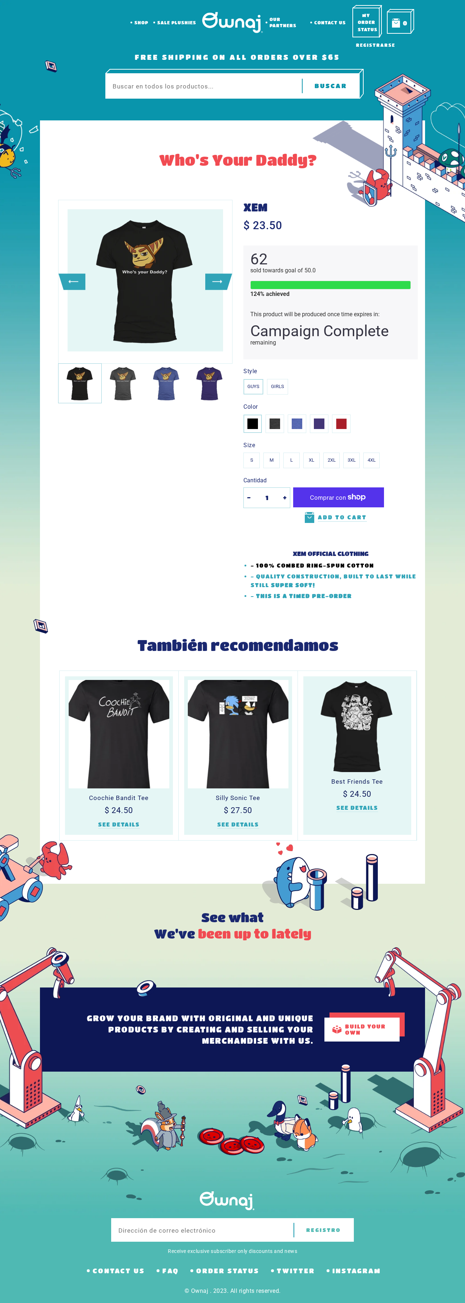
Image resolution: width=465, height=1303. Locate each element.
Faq (170, 1270)
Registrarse (375, 45)
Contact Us (330, 22)
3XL (352, 460)
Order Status (227, 1270)
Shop (141, 22)
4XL (372, 460)
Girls (277, 386)
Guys (253, 386)
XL (311, 460)
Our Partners (283, 22)
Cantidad (255, 480)
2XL (332, 460)
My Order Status (367, 22)
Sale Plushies (176, 22)
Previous (71, 281)
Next (218, 281)
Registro (323, 1230)
